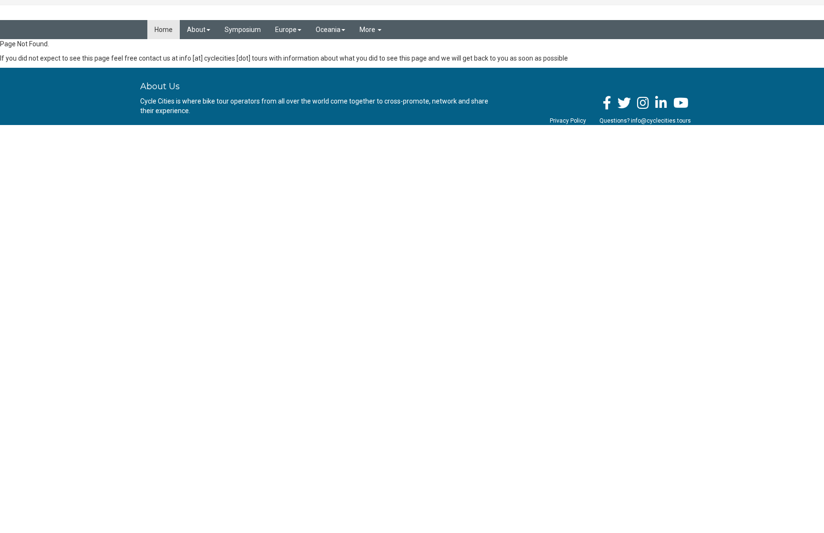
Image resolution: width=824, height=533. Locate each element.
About (196, 29)
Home (163, 29)
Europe (286, 29)
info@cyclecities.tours (661, 120)
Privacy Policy (568, 120)
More (368, 29)
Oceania (328, 29)
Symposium (243, 29)
